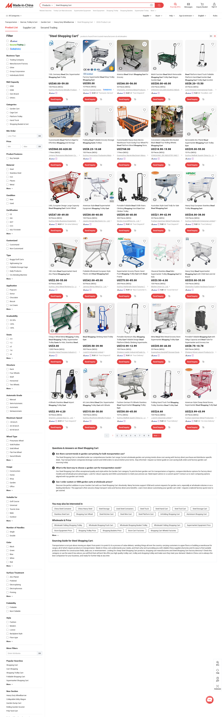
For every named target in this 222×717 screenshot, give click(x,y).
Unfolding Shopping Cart (170, 514)
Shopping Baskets (126, 11)
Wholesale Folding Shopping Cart (167, 525)
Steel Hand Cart (161, 508)
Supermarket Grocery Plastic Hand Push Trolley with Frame (132, 274)
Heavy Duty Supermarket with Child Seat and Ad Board (200, 274)
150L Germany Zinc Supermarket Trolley (64, 75)
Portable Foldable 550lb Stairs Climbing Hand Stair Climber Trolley (131, 208)
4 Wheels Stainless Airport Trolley (61, 403)
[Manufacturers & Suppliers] (19, 5)
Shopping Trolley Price (87, 530)
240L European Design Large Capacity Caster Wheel (64, 206)
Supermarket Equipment (82, 11)
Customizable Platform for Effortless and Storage (63, 141)
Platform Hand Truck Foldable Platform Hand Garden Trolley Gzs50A (199, 77)
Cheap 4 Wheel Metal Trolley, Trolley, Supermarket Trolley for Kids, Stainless (64, 339)
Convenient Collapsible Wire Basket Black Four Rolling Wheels (165, 143)
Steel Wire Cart (126, 514)
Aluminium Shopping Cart (197, 514)
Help (171, 15)
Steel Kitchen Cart (106, 514)
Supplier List (29, 27)
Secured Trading (49, 27)
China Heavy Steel (85, 508)
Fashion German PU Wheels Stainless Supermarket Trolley (131, 405)
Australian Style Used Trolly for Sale (165, 206)
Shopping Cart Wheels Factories (163, 530)
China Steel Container (62, 508)
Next (156, 435)
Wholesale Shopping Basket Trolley (133, 525)
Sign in (214, 7)
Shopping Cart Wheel (84, 514)
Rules (215, 15)
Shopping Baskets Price (112, 530)
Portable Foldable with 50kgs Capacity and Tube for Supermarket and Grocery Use (200, 339)
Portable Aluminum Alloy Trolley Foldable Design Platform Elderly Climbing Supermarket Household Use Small (132, 339)
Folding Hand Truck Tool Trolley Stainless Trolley (164, 403)
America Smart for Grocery (132, 75)
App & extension (185, 15)
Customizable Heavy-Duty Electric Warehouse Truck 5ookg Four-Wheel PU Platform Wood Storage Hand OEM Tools (133, 143)
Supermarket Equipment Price (199, 525)
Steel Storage (104, 508)
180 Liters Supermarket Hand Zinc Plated (63, 272)
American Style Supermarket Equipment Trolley (96, 207)
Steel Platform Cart (146, 514)
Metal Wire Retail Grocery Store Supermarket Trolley (165, 338)
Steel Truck (144, 508)
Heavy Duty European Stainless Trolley (200, 207)
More (54, 535)
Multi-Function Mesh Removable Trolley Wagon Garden (166, 77)
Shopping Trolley (112, 11)
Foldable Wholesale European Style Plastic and (96, 272)
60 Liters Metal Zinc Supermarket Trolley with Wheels (98, 403)
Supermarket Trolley (142, 11)
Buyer (158, 15)
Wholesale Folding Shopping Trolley (68, 525)
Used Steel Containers (124, 508)
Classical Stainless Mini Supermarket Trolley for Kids (166, 274)
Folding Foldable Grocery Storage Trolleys (98, 141)
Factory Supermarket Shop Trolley (98, 78)
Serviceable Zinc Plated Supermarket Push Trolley (199, 143)
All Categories (14, 15)
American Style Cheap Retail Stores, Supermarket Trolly (201, 403)
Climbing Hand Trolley (98, 338)
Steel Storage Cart (200, 508)
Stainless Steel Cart (62, 514)
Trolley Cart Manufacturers (62, 11)
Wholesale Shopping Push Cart (101, 525)
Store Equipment (98, 11)
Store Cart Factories (136, 530)
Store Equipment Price (63, 530)
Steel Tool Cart (180, 508)
